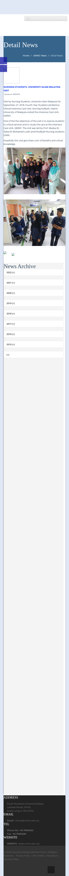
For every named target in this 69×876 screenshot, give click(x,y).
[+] (8, 354)
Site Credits (38, 855)
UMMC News (40, 55)
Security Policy (11, 859)
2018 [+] (11, 313)
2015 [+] (11, 344)
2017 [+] (11, 323)
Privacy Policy (23, 855)
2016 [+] (11, 334)
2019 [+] (11, 303)
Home (26, 55)
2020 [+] (11, 293)
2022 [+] (11, 272)
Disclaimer (52, 855)
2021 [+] (11, 282)
